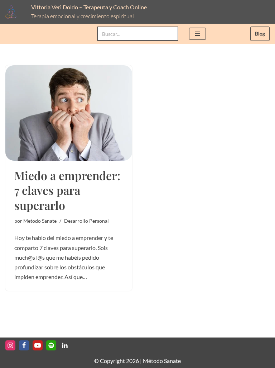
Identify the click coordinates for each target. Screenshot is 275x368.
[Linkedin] (65, 345)
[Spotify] (51, 345)
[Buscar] (170, 34)
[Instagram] (10, 345)
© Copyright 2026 (116, 360)
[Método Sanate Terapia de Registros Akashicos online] (12, 12)
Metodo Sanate (40, 221)
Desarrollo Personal (86, 221)
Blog (260, 33)
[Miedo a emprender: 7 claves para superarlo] (68, 113)
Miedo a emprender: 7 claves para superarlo (67, 190)
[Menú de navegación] (197, 34)
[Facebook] (24, 345)
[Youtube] (38, 345)
